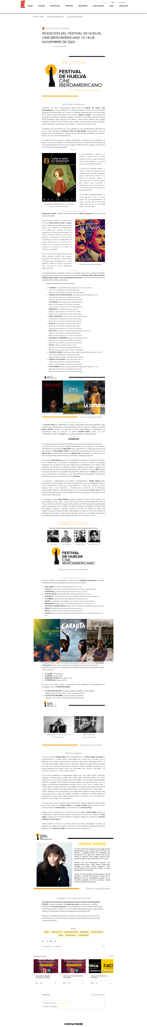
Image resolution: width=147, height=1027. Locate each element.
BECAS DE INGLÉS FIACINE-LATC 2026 (73, 976)
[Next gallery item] (103, 397)
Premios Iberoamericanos (55, 17)
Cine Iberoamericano (97, 932)
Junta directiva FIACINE (74, 17)
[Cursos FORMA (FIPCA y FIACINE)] (101, 966)
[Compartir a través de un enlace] (55, 941)
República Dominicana (71, 932)
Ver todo (111, 956)
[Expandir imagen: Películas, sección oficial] (73, 397)
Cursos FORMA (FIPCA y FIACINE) (99, 976)
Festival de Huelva (71, 935)
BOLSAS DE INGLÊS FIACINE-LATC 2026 (43, 976)
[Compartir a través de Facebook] (43, 941)
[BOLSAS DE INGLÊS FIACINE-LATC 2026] (46, 966)
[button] (41, 6)
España (46, 932)
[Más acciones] (104, 28)
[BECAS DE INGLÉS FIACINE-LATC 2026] (73, 966)
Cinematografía (84, 932)
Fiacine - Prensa (39, 17)
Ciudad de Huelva (83, 935)
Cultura (61, 935)
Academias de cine (56, 932)
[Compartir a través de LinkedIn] (51, 941)
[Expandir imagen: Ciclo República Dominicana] (73, 640)
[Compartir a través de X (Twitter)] (47, 941)
